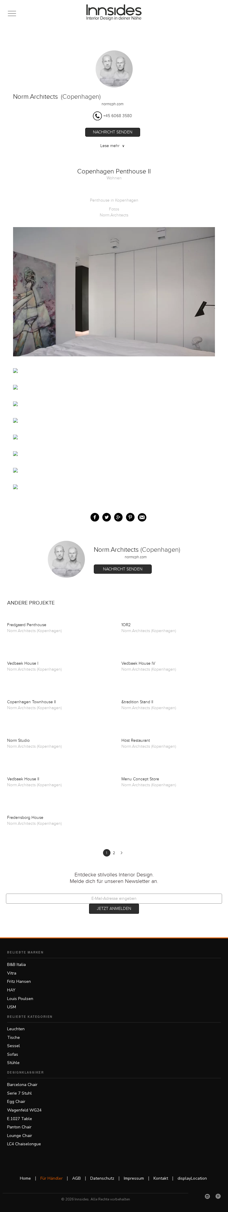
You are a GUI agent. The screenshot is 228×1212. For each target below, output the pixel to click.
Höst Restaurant (135, 740)
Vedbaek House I (22, 663)
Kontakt (160, 1178)
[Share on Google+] (117, 516)
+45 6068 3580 (117, 116)
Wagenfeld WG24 (24, 1110)
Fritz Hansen (19, 981)
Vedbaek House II (23, 779)
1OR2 (126, 625)
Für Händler (51, 1178)
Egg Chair (16, 1101)
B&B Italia (16, 964)
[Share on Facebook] (93, 516)
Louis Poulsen (20, 999)
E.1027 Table (19, 1119)
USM (11, 1007)
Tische (13, 1037)
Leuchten (16, 1029)
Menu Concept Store (140, 779)
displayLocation (192, 1178)
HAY (11, 990)
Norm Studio (18, 740)
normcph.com (113, 104)
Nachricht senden (112, 132)
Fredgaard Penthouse (26, 625)
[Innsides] (114, 12)
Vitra (11, 973)
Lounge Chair (19, 1135)
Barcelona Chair (22, 1084)
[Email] (141, 516)
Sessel (13, 1046)
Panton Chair (19, 1127)
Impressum (134, 1178)
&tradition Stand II (137, 702)
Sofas (12, 1054)
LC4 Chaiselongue (24, 1144)
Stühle (13, 1063)
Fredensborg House (25, 817)
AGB (76, 1178)
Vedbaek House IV (138, 663)
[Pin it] (129, 516)
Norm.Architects (35, 97)
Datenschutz (102, 1178)
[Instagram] (207, 1196)
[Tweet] (105, 516)
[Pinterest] (218, 1196)
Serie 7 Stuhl (19, 1093)
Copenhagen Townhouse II (31, 702)
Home (25, 1178)
